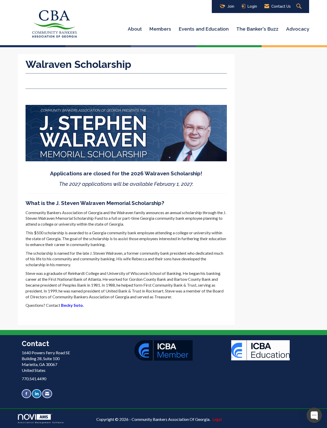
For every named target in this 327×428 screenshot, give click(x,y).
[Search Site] (299, 6)
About (135, 29)
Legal (217, 419)
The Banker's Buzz (257, 29)
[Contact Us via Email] (47, 393)
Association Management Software (41, 422)
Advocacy (297, 29)
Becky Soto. (72, 305)
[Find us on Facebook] (26, 393)
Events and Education (204, 29)
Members (160, 29)
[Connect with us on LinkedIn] (36, 393)
